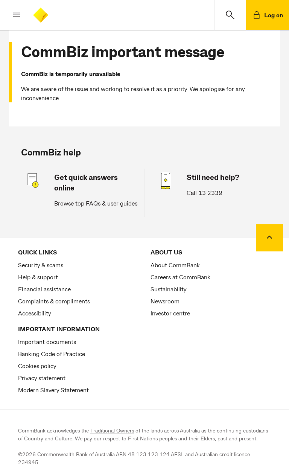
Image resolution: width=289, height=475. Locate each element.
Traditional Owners (112, 430)
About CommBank (175, 264)
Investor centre (170, 313)
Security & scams (40, 264)
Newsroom (165, 300)
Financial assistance (44, 288)
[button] (10, 15)
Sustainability (168, 288)
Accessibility (34, 313)
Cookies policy (37, 365)
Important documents (47, 341)
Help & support (38, 276)
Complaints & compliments (54, 300)
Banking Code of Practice (51, 353)
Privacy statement (41, 377)
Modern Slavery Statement (53, 389)
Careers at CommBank (180, 276)
